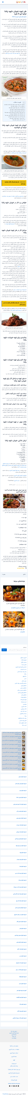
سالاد (25, 674)
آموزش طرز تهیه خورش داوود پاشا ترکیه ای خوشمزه (14, 104)
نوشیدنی (24, 704)
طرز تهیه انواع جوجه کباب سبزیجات (19, 887)
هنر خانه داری (23, 711)
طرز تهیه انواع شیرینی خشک (21, 797)
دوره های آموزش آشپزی (14, 470)
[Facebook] (18, 1086)
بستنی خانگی (23, 662)
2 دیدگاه (23, 608)
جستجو (24, 647)
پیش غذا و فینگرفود (22, 718)
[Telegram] (11, 1086)
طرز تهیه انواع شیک (22, 866)
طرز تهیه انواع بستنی (22, 983)
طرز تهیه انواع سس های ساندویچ (20, 914)
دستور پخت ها (14, 1031)
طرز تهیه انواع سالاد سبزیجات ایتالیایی (19, 1018)
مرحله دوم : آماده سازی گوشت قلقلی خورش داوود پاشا (14, 115)
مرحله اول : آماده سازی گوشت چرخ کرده (16, 114)
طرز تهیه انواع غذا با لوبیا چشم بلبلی (19, 804)
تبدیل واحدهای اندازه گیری (14, 1073)
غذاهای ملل (13, 608)
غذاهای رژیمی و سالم (22, 690)
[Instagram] (14, 1086)
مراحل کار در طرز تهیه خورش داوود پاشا (16, 107)
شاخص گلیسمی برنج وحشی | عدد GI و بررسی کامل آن (11, 757)
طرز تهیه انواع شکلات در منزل (21, 970)
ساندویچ (24, 676)
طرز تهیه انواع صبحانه (22, 880)
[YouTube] (9, 1086)
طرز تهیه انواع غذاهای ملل (16, 310)
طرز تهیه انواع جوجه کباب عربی (20, 873)
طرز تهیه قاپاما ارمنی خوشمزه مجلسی (15, 629)
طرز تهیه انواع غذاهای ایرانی (21, 942)
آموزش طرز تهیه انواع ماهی (21, 990)
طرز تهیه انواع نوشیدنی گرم (21, 811)
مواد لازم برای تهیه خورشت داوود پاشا (17, 111)
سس (25, 678)
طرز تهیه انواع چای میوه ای (21, 859)
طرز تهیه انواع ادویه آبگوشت (21, 997)
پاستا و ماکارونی (23, 713)
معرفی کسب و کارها (14, 1046)
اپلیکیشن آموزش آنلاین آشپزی (20, 475)
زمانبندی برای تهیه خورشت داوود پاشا (17, 109)
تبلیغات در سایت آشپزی (14, 1049)
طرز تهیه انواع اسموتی (22, 777)
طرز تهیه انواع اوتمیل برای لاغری (20, 839)
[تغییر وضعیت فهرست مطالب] (23, 102)
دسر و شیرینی (18, 608)
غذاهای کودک (23, 697)
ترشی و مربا (24, 664)
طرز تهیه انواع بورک (23, 852)
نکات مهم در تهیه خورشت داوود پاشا (17, 118)
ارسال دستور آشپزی (14, 1053)
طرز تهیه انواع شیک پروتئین (21, 832)
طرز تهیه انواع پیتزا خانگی (21, 1011)
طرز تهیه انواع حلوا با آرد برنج (21, 901)
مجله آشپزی (14, 1056)
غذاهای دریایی (23, 688)
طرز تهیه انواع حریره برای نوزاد (21, 845)
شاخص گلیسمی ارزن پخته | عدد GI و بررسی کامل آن (12, 761)
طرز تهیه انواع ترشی (22, 928)
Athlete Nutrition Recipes (14, 1083)
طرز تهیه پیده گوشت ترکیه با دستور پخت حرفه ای (13, 196)
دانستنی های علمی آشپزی (21, 667)
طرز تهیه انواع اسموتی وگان (21, 921)
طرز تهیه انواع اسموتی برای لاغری (20, 935)
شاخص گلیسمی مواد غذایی (20, 683)
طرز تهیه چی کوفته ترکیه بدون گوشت (18, 153)
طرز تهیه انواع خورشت (10, 224)
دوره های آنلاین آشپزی (14, 1033)
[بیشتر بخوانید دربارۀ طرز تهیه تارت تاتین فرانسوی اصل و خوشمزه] (14, 593)
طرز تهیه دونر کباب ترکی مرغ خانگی (13, 53)
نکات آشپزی (23, 706)
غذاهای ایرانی (23, 685)
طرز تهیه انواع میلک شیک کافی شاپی (19, 894)
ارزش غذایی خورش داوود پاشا (18, 120)
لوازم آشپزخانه (23, 699)
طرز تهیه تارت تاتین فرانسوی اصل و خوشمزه (15, 604)
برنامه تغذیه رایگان (14, 1066)
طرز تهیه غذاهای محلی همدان (14, 465)
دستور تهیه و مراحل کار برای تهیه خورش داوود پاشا (14, 112)
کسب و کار (24, 725)
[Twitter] (16, 1086)
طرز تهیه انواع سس (22, 956)
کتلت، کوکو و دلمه (22, 723)
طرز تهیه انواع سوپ (22, 790)
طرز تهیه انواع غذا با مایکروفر (21, 963)
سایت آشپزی (16, 480)
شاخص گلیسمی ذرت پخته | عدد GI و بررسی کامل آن (12, 769)
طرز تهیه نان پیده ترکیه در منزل (19, 290)
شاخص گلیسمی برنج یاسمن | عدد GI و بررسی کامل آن (11, 745)
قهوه (14, 1060)
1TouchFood (5, 1094)
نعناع (19, 266)
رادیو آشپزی (14, 1035)
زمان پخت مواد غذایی (21, 672)
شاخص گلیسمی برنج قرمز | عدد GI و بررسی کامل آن (12, 753)
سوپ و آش (24, 681)
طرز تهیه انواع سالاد (22, 1004)
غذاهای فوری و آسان (22, 692)
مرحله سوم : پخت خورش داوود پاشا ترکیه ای (15, 116)
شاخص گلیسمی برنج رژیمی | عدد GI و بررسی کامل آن (11, 737)
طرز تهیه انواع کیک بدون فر (21, 825)
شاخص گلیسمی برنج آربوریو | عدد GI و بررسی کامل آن (11, 741)
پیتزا (25, 716)
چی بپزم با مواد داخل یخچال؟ (14, 1069)
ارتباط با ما (14, 1038)
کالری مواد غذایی (22, 720)
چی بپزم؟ (14, 1036)
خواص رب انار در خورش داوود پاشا (17, 106)
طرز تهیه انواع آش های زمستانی (20, 907)
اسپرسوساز (14, 1063)
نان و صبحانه (23, 702)
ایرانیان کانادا (23, 660)
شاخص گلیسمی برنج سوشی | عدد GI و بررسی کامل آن (11, 749)
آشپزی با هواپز (23, 658)
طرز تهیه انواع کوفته (22, 976)
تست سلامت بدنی (14, 1076)
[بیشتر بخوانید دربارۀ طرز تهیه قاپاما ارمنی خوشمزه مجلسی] (14, 619)
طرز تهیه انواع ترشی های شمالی (20, 783)
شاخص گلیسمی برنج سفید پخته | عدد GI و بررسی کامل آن (12, 733)
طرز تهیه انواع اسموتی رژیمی (21, 818)
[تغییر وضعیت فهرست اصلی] (2, 2)
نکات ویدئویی (23, 709)
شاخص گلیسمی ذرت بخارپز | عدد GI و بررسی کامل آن (11, 765)
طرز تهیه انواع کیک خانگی (21, 949)
